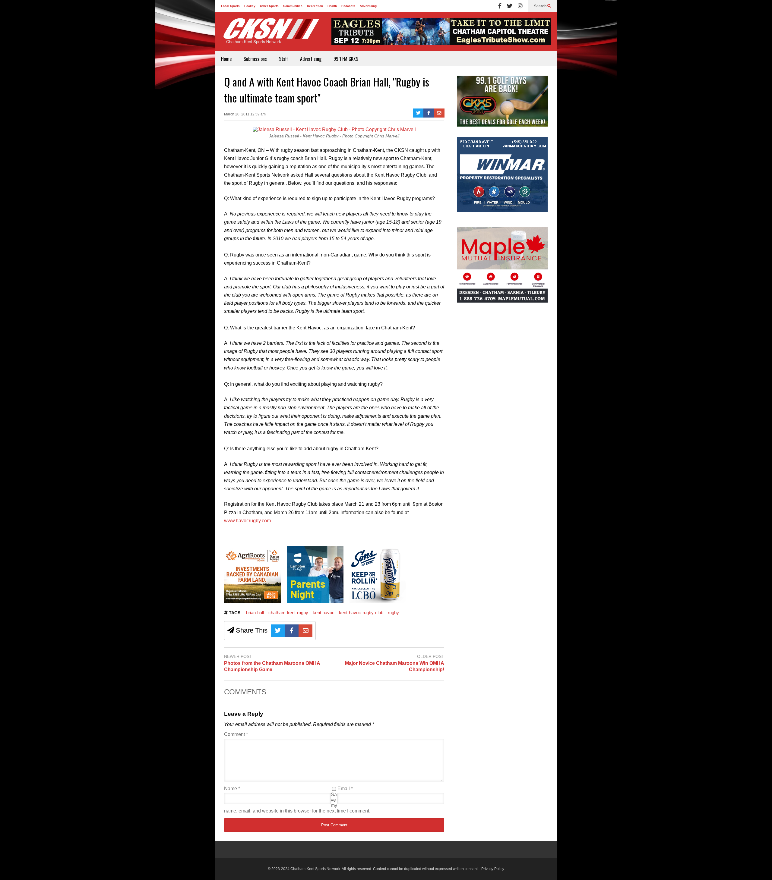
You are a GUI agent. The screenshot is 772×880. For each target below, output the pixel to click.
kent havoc (323, 612)
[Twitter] (509, 6)
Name (232, 788)
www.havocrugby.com (247, 520)
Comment (236, 734)
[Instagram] (520, 6)
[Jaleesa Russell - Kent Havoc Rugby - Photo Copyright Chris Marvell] (334, 129)
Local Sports (230, 6)
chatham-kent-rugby (288, 612)
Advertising (368, 6)
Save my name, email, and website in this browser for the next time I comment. (297, 802)
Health (332, 6)
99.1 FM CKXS (346, 58)
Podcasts (348, 6)
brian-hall (255, 612)
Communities (292, 6)
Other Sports (269, 6)
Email (345, 788)
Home (226, 58)
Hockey (249, 6)
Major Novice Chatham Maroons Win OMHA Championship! (394, 666)
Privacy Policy (492, 869)
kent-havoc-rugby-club (361, 612)
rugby (393, 612)
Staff (283, 58)
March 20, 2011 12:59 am (245, 114)
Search (540, 6)
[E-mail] (439, 113)
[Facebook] (499, 6)
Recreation (315, 6)
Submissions (255, 58)
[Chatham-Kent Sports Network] (270, 34)
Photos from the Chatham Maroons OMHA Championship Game (272, 666)
